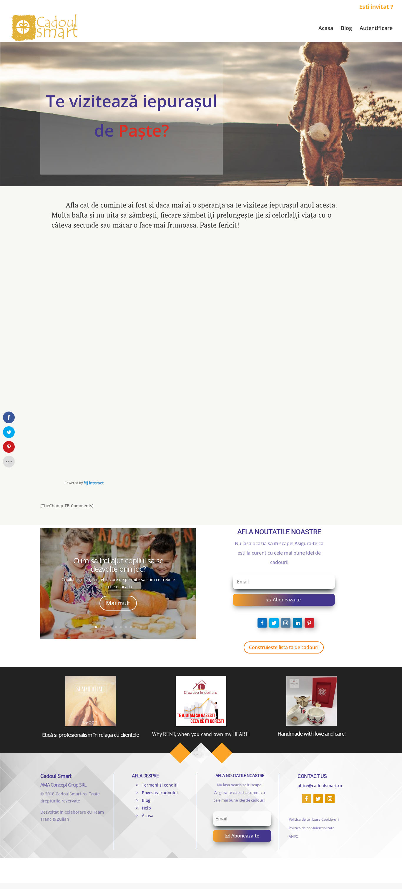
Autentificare (376, 28)
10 (141, 627)
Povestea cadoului (160, 792)
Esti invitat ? (376, 7)
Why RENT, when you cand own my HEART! (201, 734)
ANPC (293, 836)
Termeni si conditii (160, 785)
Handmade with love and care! (311, 733)
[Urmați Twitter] (274, 623)
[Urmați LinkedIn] (297, 623)
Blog (346, 28)
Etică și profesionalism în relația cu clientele (90, 734)
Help (146, 808)
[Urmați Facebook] (262, 623)
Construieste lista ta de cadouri (283, 647)
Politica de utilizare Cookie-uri (314, 819)
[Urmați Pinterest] (309, 623)
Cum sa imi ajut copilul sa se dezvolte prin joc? (118, 564)
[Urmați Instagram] (285, 623)
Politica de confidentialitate (312, 827)
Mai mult (118, 603)
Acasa (325, 28)
